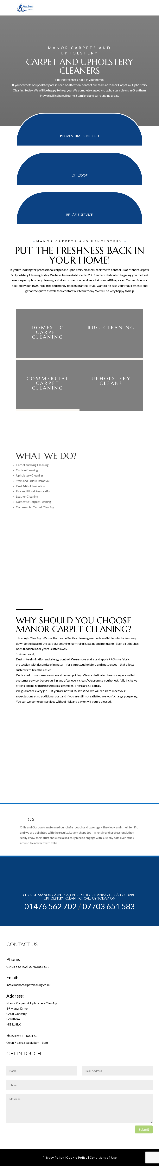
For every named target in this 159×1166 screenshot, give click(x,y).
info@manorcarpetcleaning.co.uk (28, 985)
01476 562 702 (50, 906)
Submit (144, 1129)
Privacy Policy (53, 1157)
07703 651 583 (109, 906)
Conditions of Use (103, 1157)
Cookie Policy (76, 1157)
